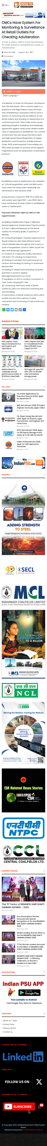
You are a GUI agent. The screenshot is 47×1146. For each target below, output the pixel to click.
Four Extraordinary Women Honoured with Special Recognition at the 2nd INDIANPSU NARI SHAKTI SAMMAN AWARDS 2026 (31, 921)
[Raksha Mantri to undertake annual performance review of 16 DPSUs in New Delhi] (12, 361)
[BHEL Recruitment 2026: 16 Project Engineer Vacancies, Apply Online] (8, 408)
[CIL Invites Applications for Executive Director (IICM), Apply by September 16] (8, 397)
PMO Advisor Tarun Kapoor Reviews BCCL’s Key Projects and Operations (11, 345)
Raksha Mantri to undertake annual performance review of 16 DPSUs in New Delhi (11, 373)
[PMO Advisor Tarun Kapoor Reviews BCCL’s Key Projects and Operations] (12, 333)
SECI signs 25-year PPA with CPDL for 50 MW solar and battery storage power (33, 373)
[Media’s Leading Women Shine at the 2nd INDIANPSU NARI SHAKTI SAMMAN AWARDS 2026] (8, 936)
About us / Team (10, 1020)
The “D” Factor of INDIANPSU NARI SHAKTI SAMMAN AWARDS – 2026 (23, 906)
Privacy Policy (8, 1024)
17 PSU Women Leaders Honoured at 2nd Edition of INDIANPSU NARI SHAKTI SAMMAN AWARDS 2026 (31, 946)
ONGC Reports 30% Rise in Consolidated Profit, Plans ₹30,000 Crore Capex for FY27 (34, 345)
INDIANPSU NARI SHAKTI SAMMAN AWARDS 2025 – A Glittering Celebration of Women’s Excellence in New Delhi (30, 959)
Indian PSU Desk (9, 52)
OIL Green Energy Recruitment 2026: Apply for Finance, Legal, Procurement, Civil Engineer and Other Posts (30, 420)
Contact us (7, 1032)
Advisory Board (9, 1028)
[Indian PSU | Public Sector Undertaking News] (23, 5)
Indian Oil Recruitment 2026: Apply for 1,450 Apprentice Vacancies (29, 444)
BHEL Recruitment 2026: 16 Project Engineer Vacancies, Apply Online (31, 406)
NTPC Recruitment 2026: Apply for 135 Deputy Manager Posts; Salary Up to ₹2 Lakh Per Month (30, 432)
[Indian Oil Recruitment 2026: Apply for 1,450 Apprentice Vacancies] (8, 445)
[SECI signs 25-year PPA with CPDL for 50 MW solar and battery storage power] (34, 361)
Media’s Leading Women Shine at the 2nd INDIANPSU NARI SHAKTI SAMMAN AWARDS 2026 (31, 935)
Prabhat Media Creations (33, 1130)
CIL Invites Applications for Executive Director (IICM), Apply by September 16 (30, 396)
